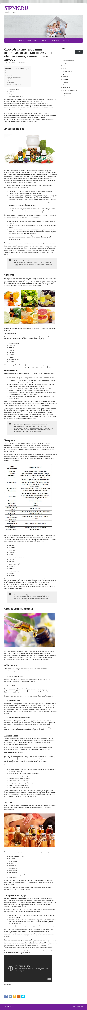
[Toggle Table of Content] (27, 68)
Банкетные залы (68, 60)
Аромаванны (13, 81)
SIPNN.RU (16, 8)
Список (9, 73)
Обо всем (66, 40)
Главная (21, 40)
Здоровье (44, 40)
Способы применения (14, 77)
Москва (65, 77)
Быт (35, 40)
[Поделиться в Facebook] (6, 996)
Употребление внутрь (15, 84)
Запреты (9, 75)
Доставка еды (67, 71)
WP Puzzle (80, 1006)
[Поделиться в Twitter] (23, 996)
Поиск (63, 49)
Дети (29, 40)
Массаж (11, 82)
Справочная (67, 93)
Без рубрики (67, 63)
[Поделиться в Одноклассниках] (14, 996)
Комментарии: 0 (22, 62)
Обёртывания (13, 79)
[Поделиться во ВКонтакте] (10, 996)
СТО (64, 96)
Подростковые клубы (70, 90)
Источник (7, 984)
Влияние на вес (11, 71)
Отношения (55, 40)
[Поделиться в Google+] (18, 996)
